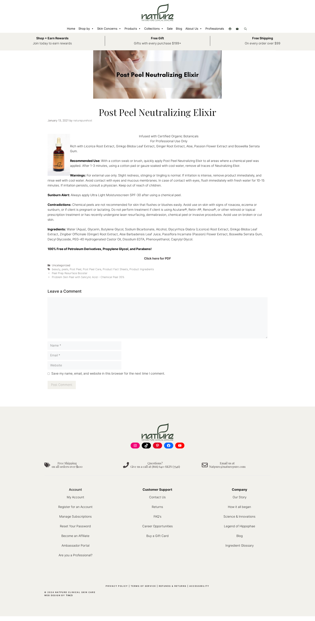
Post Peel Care (92, 269)
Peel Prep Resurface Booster (69, 273)
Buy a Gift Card (157, 536)
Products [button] (131, 28)
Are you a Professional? (75, 555)
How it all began (239, 507)
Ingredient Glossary (239, 545)
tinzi (69, 595)
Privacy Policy (117, 586)
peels (65, 269)
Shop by (84, 28)
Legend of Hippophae (239, 526)
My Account (75, 497)
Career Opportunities (157, 526)
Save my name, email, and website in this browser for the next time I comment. (108, 373)
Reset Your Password (75, 526)
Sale (170, 28)
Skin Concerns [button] (107, 28)
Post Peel (75, 269)
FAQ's (157, 516)
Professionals (214, 28)
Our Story (239, 497)
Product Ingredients (141, 269)
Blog (179, 28)
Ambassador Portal (75, 545)
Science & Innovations (239, 516)
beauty (56, 269)
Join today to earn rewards (52, 43)
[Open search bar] (245, 28)
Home (71, 28)
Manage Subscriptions (75, 516)
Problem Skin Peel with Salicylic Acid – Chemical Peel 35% (88, 277)
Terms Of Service (143, 586)
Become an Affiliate (75, 536)
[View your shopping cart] (237, 29)
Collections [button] (152, 28)
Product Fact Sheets (115, 269)
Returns (157, 507)
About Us (191, 28)
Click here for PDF (157, 258)
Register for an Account (75, 507)
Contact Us (157, 497)
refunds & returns (173, 586)
